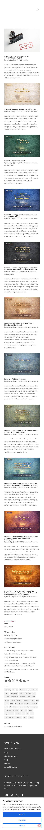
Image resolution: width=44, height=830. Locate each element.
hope (32, 700)
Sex (24, 714)
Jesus (11, 703)
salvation (18, 714)
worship (31, 717)
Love (14, 707)
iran (37, 700)
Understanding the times (13, 639)
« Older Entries (9, 621)
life (10, 707)
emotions (28, 693)
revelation (24, 710)
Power (29, 707)
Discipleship (13, 693)
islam (6, 703)
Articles (26, 60)
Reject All (22, 826)
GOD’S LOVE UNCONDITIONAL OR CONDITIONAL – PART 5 (16, 57)
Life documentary (11, 756)
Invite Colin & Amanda (12, 749)
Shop (6, 760)
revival (30, 710)
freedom (22, 697)
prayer (35, 707)
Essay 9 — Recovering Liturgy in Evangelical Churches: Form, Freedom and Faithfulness (20, 268)
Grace (7, 700)
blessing (15, 690)
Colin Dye (9, 60)
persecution (21, 707)
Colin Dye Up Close (11, 635)
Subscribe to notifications (13, 726)
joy (16, 703)
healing (13, 700)
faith (34, 693)
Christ (21, 690)
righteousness (9, 714)
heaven (19, 700)
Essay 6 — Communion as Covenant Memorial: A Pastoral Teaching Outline (21, 431)
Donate (7, 763)
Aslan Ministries (10, 767)
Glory (28, 697)
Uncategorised (9, 165)
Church (35, 690)
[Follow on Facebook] (22, 795)
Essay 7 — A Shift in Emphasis (15, 379)
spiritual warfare (10, 717)
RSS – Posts (8, 627)
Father (7, 697)
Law (6, 707)
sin (27, 714)
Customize (22, 820)
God (33, 697)
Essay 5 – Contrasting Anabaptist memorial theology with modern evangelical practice (20, 484)
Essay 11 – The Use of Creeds (15, 161)
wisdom (19, 717)
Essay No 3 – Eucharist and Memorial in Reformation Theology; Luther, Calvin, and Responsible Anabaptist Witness (20, 593)
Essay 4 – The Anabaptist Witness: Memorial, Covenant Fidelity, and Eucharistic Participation (21, 538)
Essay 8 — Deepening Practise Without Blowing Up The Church (18, 324)
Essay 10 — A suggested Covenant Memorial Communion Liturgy (20, 215)
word (25, 717)
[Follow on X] (17, 795)
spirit (31, 714)
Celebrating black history (13, 642)
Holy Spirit (26, 700)
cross (6, 693)
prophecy (8, 710)
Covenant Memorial (30, 111)
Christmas (28, 690)
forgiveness (14, 697)
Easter (21, 693)
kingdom (34, 703)
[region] (22, 813)
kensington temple (24, 703)
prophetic (16, 710)
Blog (6, 752)
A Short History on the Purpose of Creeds (20, 109)
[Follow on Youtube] (6, 795)
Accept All (22, 814)
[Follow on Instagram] (12, 795)
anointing (8, 690)
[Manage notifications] (39, 825)
